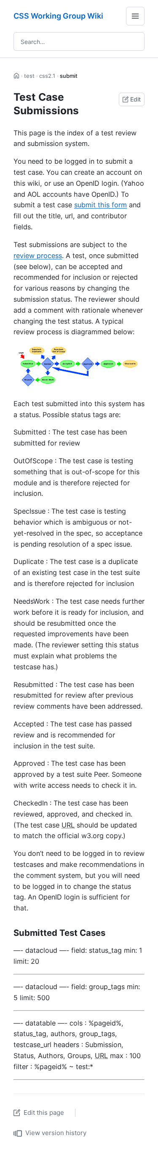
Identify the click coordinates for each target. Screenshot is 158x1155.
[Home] (16, 76)
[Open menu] (135, 16)
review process (37, 255)
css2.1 (47, 75)
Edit (135, 99)
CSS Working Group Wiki (58, 15)
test (29, 75)
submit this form (100, 205)
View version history (55, 1133)
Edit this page (44, 1112)
